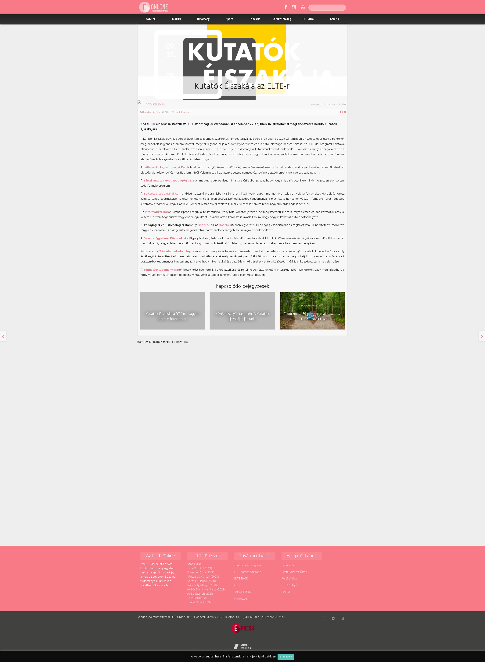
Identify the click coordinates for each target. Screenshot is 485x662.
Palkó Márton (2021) (200, 593)
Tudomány (203, 19)
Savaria (255, 19)
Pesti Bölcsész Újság (294, 572)
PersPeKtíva (289, 578)
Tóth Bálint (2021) (198, 598)
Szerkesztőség (282, 19)
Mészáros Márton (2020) (203, 576)
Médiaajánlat (242, 592)
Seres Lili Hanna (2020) (201, 581)
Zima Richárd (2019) (199, 568)
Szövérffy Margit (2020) (202, 585)
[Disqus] (242, 392)
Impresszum (241, 598)
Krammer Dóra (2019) (200, 572)
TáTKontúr (288, 565)
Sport (229, 19)
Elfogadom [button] (286, 657)
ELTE (237, 585)
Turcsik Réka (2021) (199, 602)
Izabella (224, 225)
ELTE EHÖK (241, 578)
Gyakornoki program (247, 565)
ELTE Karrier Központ (247, 572)
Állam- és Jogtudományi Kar (165, 167)
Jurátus (286, 592)
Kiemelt (176, 112)
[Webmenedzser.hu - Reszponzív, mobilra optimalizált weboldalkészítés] (242, 646)
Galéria (334, 19)
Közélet (150, 19)
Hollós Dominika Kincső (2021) (206, 589)
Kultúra (176, 19)
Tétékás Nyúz (290, 585)
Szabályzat (194, 564)
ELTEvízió (308, 19)
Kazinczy (204, 225)
